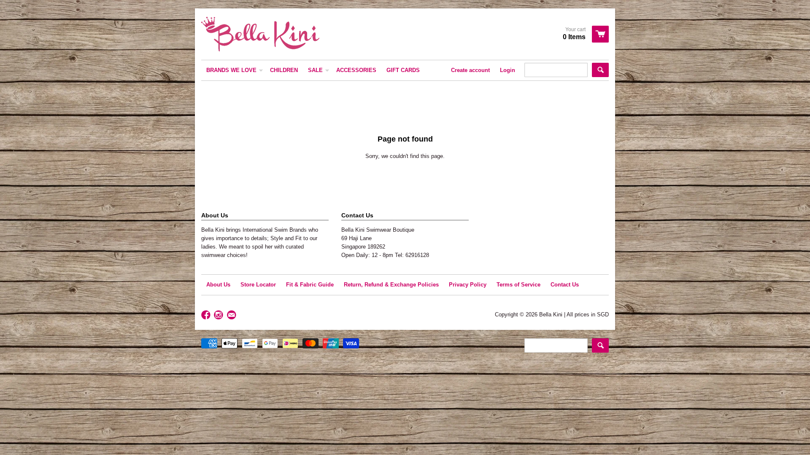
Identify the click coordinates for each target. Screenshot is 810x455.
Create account (470, 70)
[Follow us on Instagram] (219, 315)
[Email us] (232, 315)
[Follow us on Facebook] (206, 315)
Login (507, 70)
